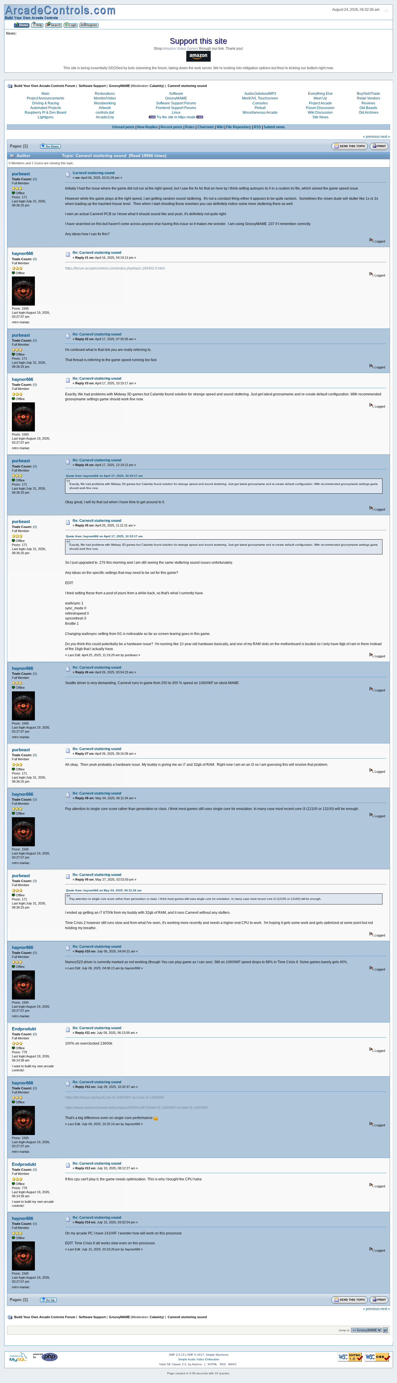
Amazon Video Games (180, 49)
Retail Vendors (368, 98)
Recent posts (171, 127)
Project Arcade (320, 103)
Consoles (260, 103)
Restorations (105, 94)
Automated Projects (45, 108)
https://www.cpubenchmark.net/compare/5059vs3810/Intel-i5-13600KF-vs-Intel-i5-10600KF (136, 1108)
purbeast (21, 173)
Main (45, 94)
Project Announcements (45, 98)
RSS (257, 127)
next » (385, 137)
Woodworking (105, 103)
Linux (176, 112)
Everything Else (320, 94)
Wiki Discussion (320, 112)
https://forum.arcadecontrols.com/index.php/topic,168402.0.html (115, 268)
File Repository (238, 127)
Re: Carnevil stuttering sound (97, 253)
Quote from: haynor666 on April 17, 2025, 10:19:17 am (104, 475)
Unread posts (123, 127)
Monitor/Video (105, 98)
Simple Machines (217, 1354)
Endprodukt (24, 1028)
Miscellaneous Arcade (260, 112)
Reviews (368, 103)
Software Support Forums (176, 103)
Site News (320, 117)
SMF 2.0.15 (177, 1354)
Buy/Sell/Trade (368, 94)
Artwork (105, 108)
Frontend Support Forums (176, 108)
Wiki (220, 127)
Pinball (260, 108)
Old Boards (368, 108)
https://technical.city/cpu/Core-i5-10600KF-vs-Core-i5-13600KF (114, 1097)
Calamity (156, 86)
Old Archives (368, 112)
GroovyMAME (176, 98)
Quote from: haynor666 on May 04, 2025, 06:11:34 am (104, 890)
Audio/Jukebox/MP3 (260, 94)
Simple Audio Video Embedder (198, 1359)
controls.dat (105, 112)
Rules (190, 127)
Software (176, 94)
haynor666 (22, 253)
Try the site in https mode (176, 117)
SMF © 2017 (195, 1354)
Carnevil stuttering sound (94, 173)
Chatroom (205, 127)
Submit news (274, 127)
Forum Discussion (320, 108)
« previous (371, 137)
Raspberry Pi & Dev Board (45, 112)
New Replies (147, 127)
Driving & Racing (45, 103)
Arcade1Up (105, 117)
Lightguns (45, 117)
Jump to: (344, 1330)
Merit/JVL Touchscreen (260, 98)
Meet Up (320, 98)
